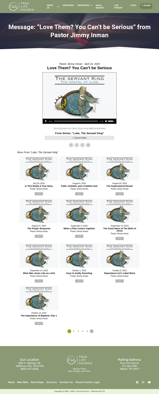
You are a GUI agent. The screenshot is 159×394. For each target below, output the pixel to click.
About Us (50, 6)
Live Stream (118, 6)
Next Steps (37, 382)
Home (11, 382)
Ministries (68, 5)
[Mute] (106, 121)
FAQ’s (133, 5)
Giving (147, 5)
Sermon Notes (80, 138)
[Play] (46, 121)
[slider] (76, 121)
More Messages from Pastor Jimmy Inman (71, 128)
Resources (83, 5)
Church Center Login (87, 382)
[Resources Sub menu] (91, 5)
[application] (79, 121)
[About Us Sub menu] (58, 7)
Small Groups (100, 6)
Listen (39, 194)
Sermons (51, 382)
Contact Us (66, 382)
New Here (22, 382)
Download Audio (98, 128)
